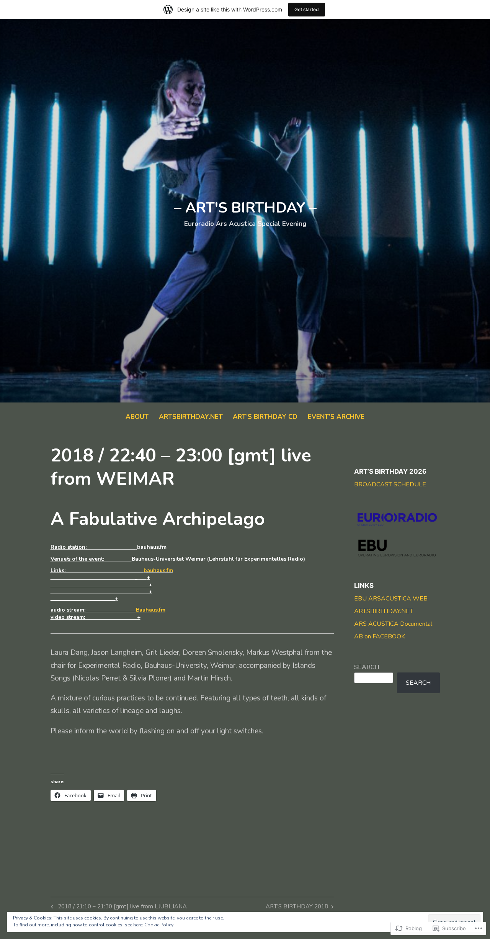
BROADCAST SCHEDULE (390, 484)
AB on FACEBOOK (379, 636)
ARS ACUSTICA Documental (393, 624)
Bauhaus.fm (150, 609)
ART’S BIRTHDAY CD (265, 416)
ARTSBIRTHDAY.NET (191, 416)
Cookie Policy (158, 925)
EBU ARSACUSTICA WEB (391, 598)
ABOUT (137, 416)
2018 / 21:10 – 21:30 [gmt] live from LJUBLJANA (117, 907)
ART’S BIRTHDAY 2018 (297, 907)
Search (366, 667)
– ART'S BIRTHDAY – (245, 208)
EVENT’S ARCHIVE (336, 416)
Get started (306, 9)
